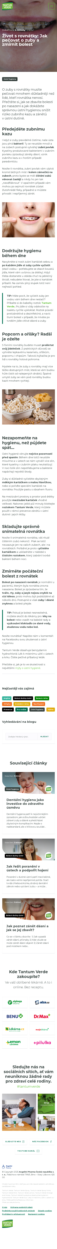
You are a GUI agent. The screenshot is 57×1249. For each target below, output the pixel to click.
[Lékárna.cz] (14, 1029)
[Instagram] (19, 1112)
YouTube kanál (26, 1151)
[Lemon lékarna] (14, 1043)
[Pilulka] (42, 1043)
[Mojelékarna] (42, 1029)
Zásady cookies (45, 1211)
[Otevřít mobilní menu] (51, 6)
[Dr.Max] (42, 1016)
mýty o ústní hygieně (27, 668)
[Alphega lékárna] (14, 1002)
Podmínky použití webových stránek (18, 1211)
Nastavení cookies (36, 1214)
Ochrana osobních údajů (21, 1207)
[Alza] (42, 1002)
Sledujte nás (13, 1142)
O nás (4, 1207)
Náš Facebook (40, 1142)
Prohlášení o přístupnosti (13, 1214)
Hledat (44, 737)
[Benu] (14, 1016)
